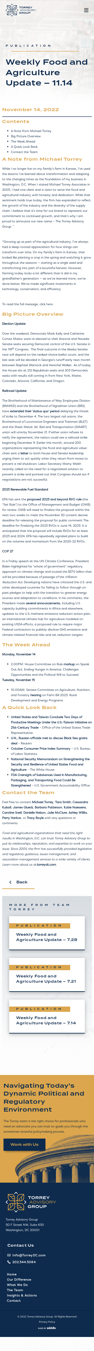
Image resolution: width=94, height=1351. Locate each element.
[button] (64, 10)
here (49, 304)
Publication (29, 46)
